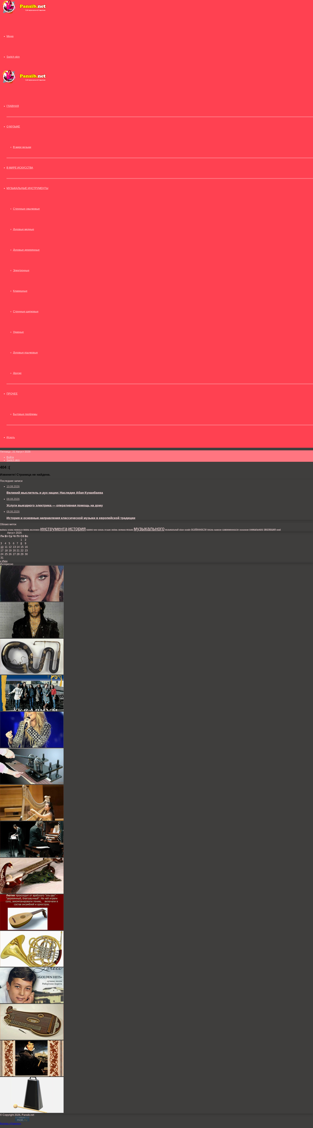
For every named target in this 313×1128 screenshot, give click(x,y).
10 (1, 547)
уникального (256, 529)
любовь (114, 530)
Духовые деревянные (26, 249)
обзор (181, 530)
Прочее (12, 393)
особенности (199, 529)
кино (95, 530)
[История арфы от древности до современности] (32, 819)
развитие (218, 530)
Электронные (21, 270)
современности (230, 529)
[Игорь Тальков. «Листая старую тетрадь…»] (32, 637)
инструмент (35, 530)
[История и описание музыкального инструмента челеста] (32, 856)
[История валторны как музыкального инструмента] (32, 965)
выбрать (3, 530)
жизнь (26, 529)
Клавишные (20, 291)
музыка (129, 529)
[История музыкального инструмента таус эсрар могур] (32, 892)
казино (89, 529)
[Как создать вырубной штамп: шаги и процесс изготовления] (32, 783)
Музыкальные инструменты (27, 188)
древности (18, 530)
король (101, 530)
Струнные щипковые (25, 311)
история (77, 528)
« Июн (3, 561)
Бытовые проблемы (25, 414)
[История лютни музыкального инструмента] (32, 929)
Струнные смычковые (26, 208)
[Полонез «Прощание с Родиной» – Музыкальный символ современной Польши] (32, 1075)
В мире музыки (22, 147)
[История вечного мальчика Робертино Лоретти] (32, 1002)
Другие (17, 373)
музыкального (149, 528)
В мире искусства (20, 167)
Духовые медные (23, 229)
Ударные (18, 332)
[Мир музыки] (24, 13)
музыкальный (172, 529)
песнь (210, 529)
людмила (122, 530)
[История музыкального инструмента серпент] (32, 673)
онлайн (187, 530)
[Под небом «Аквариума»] (32, 710)
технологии (244, 530)
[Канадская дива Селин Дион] (32, 746)
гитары (10, 530)
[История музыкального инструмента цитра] (32, 1039)
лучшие (107, 530)
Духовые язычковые (25, 352)
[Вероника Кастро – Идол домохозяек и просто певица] (32, 600)
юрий (278, 530)
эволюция (270, 529)
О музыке (13, 126)
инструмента (53, 528)
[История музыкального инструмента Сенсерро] (32, 1112)
